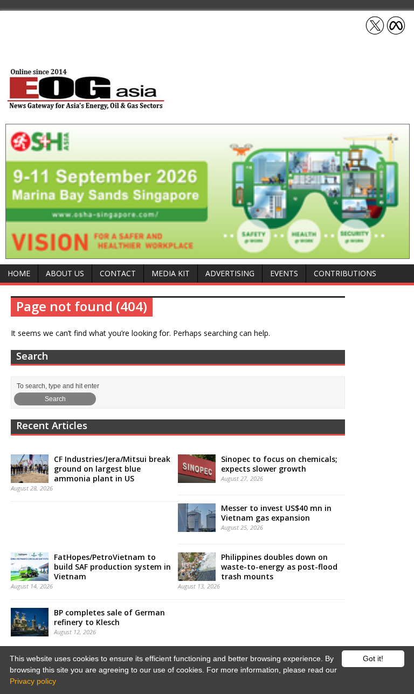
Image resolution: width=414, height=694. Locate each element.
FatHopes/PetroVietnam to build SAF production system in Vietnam (112, 566)
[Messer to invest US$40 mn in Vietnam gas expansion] (197, 526)
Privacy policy (33, 681)
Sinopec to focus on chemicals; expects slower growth (279, 464)
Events (284, 273)
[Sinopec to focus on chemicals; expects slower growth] (197, 477)
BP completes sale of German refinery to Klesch (109, 617)
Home (19, 273)
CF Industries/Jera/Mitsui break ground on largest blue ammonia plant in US (112, 468)
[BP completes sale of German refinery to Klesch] (30, 630)
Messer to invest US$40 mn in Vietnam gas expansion (276, 513)
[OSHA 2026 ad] (207, 253)
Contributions (345, 273)
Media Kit (170, 273)
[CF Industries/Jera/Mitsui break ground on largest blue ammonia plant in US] (30, 477)
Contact (118, 273)
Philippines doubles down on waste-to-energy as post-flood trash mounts (279, 566)
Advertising (229, 273)
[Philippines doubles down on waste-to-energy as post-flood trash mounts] (197, 575)
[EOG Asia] (86, 107)
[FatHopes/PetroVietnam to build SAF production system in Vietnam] (30, 575)
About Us (65, 273)
